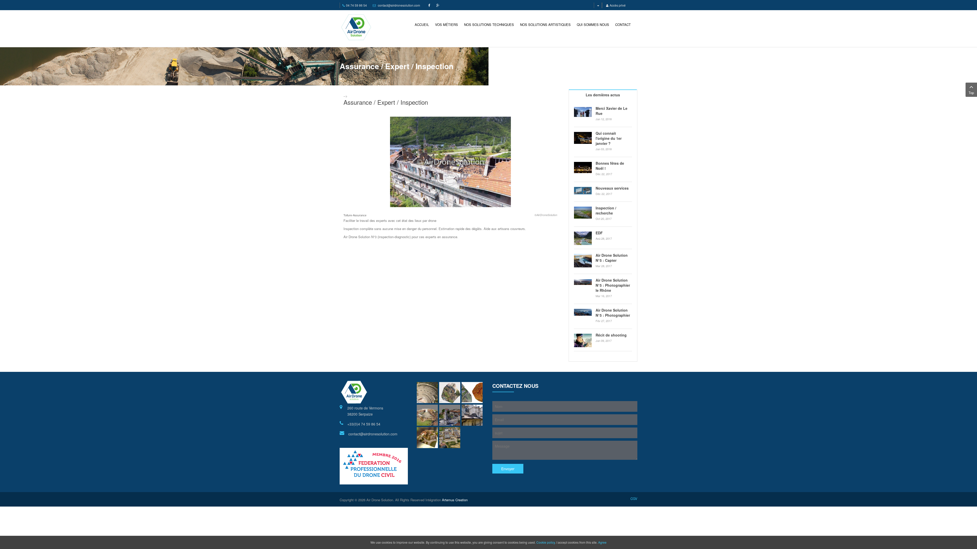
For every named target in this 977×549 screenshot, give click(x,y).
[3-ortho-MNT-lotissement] (472, 392)
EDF (599, 232)
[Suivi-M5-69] (449, 437)
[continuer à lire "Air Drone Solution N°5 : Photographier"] (583, 312)
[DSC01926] (427, 392)
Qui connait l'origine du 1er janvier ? (609, 138)
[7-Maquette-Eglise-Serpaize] (427, 437)
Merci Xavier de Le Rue (611, 111)
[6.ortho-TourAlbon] (449, 392)
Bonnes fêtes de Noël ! (610, 166)
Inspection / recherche (606, 210)
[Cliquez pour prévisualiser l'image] (450, 161)
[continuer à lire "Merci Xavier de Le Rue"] (583, 112)
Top (971, 92)
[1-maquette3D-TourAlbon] (427, 415)
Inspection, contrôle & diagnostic (611, 64)
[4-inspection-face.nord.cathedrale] (472, 415)
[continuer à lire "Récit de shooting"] (583, 340)
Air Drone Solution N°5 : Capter (612, 258)
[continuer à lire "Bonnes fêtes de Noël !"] (583, 167)
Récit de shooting (611, 335)
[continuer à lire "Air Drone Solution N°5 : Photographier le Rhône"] (583, 282)
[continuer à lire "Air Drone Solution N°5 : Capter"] (583, 260)
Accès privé (618, 5)
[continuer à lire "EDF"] (583, 238)
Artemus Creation (455, 499)
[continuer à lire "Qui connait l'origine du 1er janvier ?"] (583, 138)
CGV (633, 498)
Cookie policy (545, 542)
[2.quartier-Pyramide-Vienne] (449, 415)
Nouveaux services (612, 188)
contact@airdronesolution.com (399, 5)
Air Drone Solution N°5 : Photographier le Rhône (613, 285)
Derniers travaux (568, 64)
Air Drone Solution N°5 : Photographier (613, 313)
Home (547, 64)
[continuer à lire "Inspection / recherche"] (583, 213)
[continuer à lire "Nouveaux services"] (583, 190)
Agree (602, 542)
